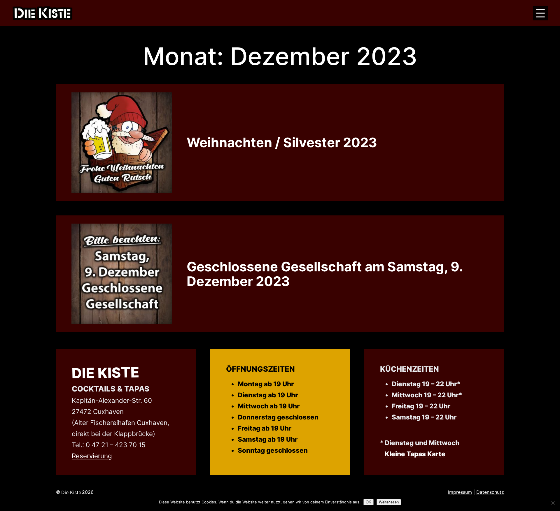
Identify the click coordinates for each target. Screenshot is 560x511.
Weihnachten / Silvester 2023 (282, 142)
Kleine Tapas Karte (415, 454)
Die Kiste (106, 373)
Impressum (460, 492)
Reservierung (92, 456)
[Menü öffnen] (540, 13)
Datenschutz (490, 492)
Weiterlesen (389, 502)
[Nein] (553, 503)
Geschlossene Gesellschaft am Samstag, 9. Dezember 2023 (324, 274)
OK (368, 502)
